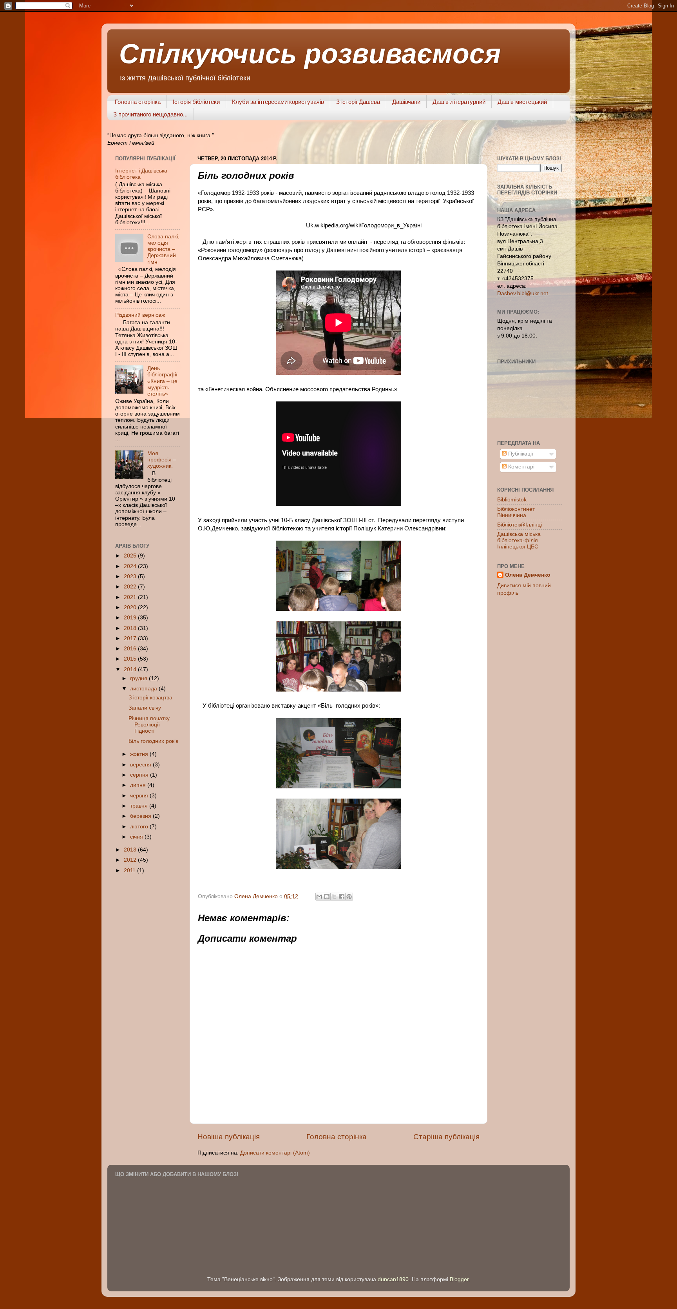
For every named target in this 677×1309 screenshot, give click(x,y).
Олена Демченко (527, 575)
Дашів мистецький (522, 101)
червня (140, 796)
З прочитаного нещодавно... (150, 114)
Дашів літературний (459, 101)
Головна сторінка (138, 101)
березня (141, 816)
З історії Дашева (358, 101)
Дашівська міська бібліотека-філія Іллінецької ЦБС (519, 540)
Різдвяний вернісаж (140, 315)
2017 (131, 638)
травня (139, 806)
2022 (131, 587)
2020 (131, 607)
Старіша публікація (446, 1137)
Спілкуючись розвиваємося (310, 53)
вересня (141, 765)
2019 (131, 618)
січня (137, 837)
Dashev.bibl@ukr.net (522, 293)
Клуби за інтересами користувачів (278, 101)
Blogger (459, 1279)
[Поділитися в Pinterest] (349, 897)
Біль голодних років (153, 741)
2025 (131, 556)
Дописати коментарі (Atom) (275, 1153)
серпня (140, 775)
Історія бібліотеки (196, 101)
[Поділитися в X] (334, 897)
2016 (131, 649)
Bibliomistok (512, 500)
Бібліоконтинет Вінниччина (516, 512)
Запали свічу (145, 708)
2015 (131, 659)
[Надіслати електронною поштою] (319, 897)
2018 (131, 628)
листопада (144, 689)
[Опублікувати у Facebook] (342, 897)
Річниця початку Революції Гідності (149, 724)
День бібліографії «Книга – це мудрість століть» (162, 381)
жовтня (140, 754)
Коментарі (520, 467)
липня (138, 785)
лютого (140, 827)
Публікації (520, 454)
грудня (139, 678)
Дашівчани (406, 101)
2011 (130, 870)
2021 (131, 597)
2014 (131, 669)
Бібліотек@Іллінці (519, 525)
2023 (131, 576)
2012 (131, 860)
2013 (131, 850)
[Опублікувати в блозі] (327, 897)
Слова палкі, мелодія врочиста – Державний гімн (163, 249)
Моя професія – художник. (161, 459)
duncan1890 (393, 1279)
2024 (131, 566)
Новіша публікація (228, 1137)
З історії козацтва (150, 698)
